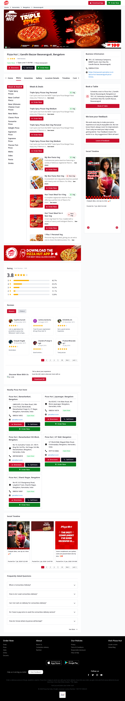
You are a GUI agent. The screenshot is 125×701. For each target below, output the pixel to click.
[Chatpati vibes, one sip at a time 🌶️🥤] (18, 535)
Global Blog (111, 647)
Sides (5, 650)
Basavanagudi (38, 7)
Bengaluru (26, 7)
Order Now (37, 102)
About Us (39, 644)
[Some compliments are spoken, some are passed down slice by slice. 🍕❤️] (66, 535)
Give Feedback (36, 672)
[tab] (10, 78)
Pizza (4, 647)
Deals (5, 644)
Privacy (73, 644)
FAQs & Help (75, 653)
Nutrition (39, 650)
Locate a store (112, 644)
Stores (6, 7)
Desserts (6, 655)
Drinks (5, 653)
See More (72, 629)
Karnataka (16, 7)
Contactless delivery (42, 647)
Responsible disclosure (78, 650)
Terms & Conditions (77, 647)
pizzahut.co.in (17, 420)
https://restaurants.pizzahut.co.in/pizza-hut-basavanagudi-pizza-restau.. (100, 74)
